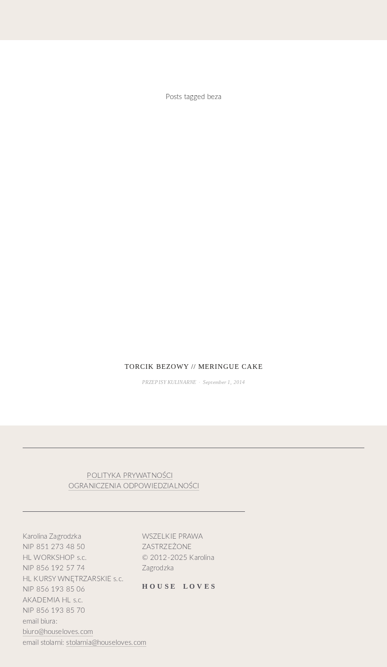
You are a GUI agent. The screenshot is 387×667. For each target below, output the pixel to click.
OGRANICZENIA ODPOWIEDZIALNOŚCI (134, 486)
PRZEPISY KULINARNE (169, 382)
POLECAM (249, 55)
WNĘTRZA (135, 55)
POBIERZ (290, 55)
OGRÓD (211, 55)
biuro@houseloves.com (58, 631)
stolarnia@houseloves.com (106, 642)
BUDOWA (175, 55)
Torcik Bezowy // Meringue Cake (194, 366)
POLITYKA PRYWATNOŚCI (130, 475)
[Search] (85, 20)
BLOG (32, 55)
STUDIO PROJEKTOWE (91, 55)
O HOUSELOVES (339, 55)
